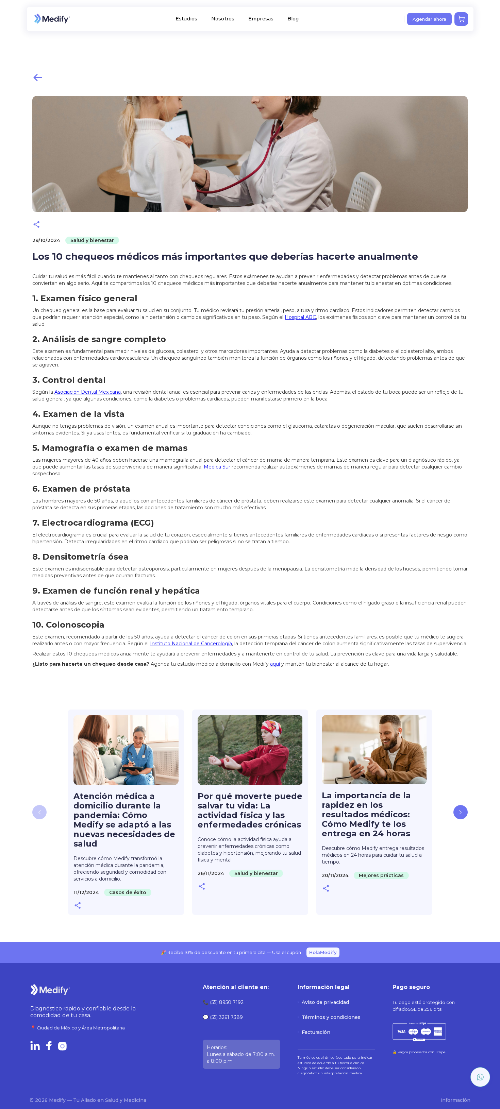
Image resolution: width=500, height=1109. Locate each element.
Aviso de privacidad (325, 1002)
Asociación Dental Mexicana (87, 392)
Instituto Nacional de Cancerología (191, 644)
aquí (275, 664)
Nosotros (223, 19)
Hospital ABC (300, 317)
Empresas (261, 19)
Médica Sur (217, 467)
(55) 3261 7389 (223, 1017)
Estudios (187, 19)
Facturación (316, 1032)
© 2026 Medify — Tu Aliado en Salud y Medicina (88, 1100)
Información (455, 1100)
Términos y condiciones (331, 1017)
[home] (52, 19)
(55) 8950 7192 (223, 1002)
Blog (293, 19)
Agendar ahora (429, 19)
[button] (39, 812)
